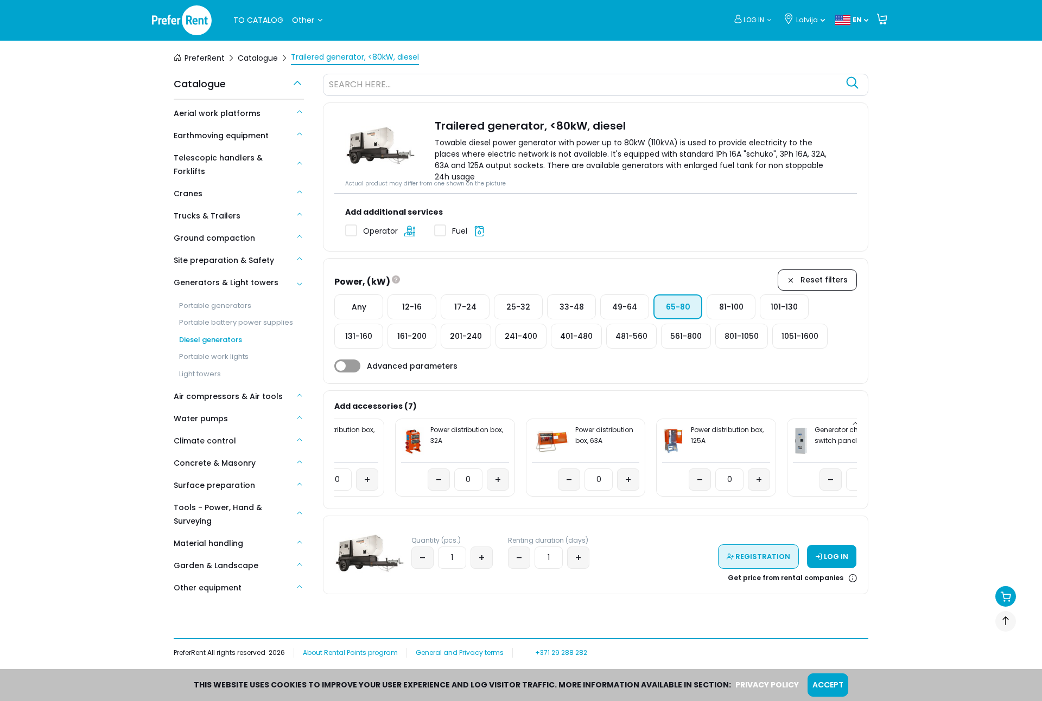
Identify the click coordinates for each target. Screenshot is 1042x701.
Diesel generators (210, 340)
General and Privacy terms (460, 652)
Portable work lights (214, 356)
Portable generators (215, 305)
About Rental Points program (350, 652)
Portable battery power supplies (236, 322)
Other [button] (303, 20)
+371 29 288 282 (561, 652)
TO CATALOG (258, 20)
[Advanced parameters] (347, 365)
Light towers (200, 374)
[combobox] (585, 86)
